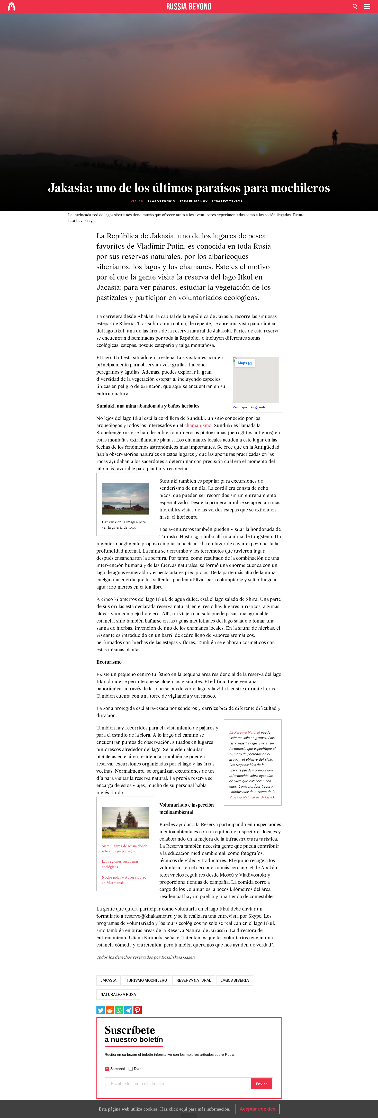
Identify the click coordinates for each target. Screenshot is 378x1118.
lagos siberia (235, 980)
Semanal (117, 1069)
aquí (183, 1109)
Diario (138, 1069)
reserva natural (193, 980)
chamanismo (197, 425)
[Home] (11, 6)
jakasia (108, 980)
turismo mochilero (146, 980)
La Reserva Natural (244, 733)
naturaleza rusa (118, 994)
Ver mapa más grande (249, 407)
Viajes (137, 201)
